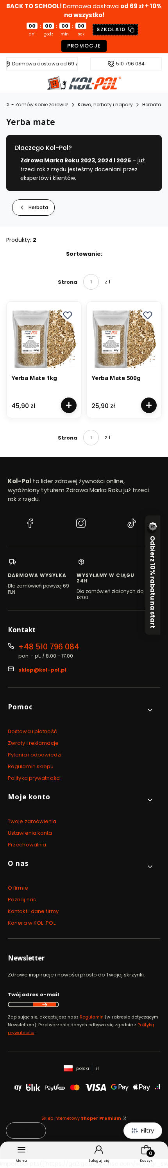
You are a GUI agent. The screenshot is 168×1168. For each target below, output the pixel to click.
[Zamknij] (151, 528)
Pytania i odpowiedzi (34, 754)
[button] (68, 315)
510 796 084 (130, 64)
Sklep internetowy (81, 1118)
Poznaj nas (22, 899)
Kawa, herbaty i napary (105, 104)
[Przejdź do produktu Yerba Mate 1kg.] (44, 338)
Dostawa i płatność (32, 731)
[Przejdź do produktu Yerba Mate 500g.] (124, 338)
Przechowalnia (27, 844)
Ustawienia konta (30, 833)
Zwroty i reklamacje (33, 743)
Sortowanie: (84, 254)
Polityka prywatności (34, 778)
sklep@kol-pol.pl (42, 670)
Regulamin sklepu (31, 766)
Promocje (84, 45)
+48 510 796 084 (48, 647)
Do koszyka (69, 405)
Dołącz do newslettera (44, 1004)
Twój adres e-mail (33, 994)
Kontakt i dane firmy (33, 911)
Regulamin (92, 1017)
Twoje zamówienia (32, 821)
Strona (67, 282)
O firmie (18, 888)
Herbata (151, 104)
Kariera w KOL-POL (31, 923)
